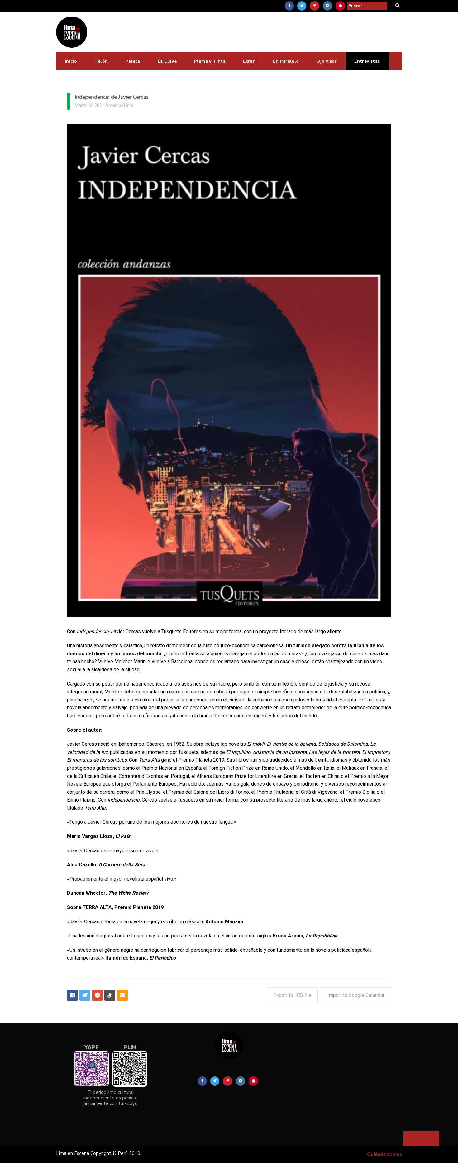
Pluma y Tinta (210, 61)
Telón (101, 61)
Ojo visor (327, 61)
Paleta (132, 61)
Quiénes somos (384, 1154)
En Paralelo (286, 61)
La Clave (167, 61)
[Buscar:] (367, 6)
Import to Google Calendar (355, 995)
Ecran (249, 61)
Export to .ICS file (292, 995)
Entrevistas (367, 61)
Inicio (71, 61)
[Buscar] (397, 6)
